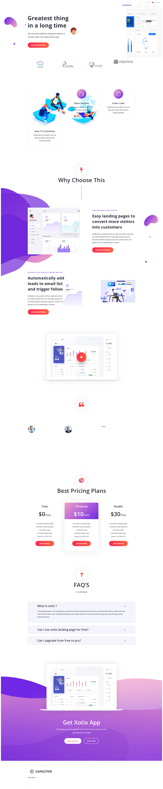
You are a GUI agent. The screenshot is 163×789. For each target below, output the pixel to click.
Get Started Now (38, 45)
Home (80, 5)
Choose (88, 5)
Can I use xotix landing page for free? (62, 630)
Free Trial (91, 741)
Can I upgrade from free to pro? (59, 640)
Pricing (106, 5)
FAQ (113, 5)
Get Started (45, 543)
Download (126, 5)
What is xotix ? (47, 606)
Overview (97, 5)
